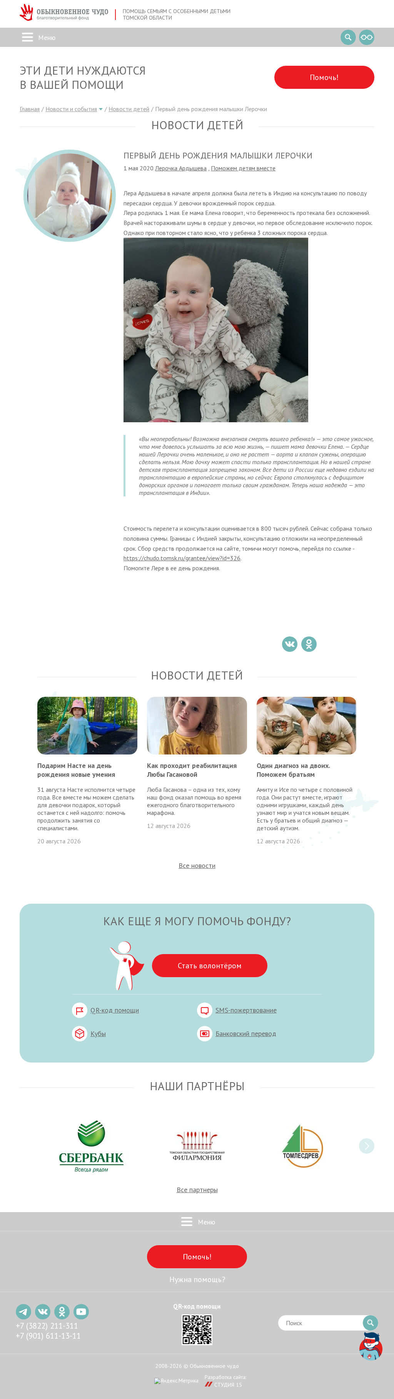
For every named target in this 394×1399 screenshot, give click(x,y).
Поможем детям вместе (243, 168)
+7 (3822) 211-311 (47, 1326)
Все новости (197, 865)
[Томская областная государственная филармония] (197, 1146)
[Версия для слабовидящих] (366, 37)
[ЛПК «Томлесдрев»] (302, 1146)
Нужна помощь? (197, 1279)
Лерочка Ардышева (181, 168)
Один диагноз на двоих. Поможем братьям (293, 770)
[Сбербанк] (91, 1146)
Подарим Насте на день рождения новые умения (76, 770)
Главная (30, 109)
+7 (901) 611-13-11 (48, 1336)
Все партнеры (197, 1189)
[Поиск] (348, 37)
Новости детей (129, 109)
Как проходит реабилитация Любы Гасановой (192, 770)
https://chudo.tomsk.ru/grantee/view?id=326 (182, 558)
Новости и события (71, 109)
